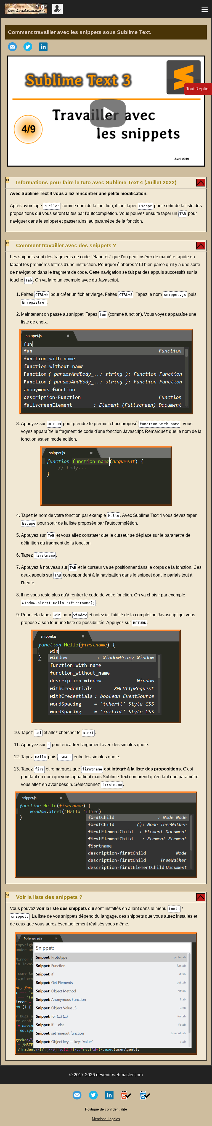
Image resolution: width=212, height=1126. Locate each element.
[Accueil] (25, 12)
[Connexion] (57, 12)
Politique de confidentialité (106, 1109)
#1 (7, 180)
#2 (7, 243)
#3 (7, 894)
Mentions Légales (106, 1119)
